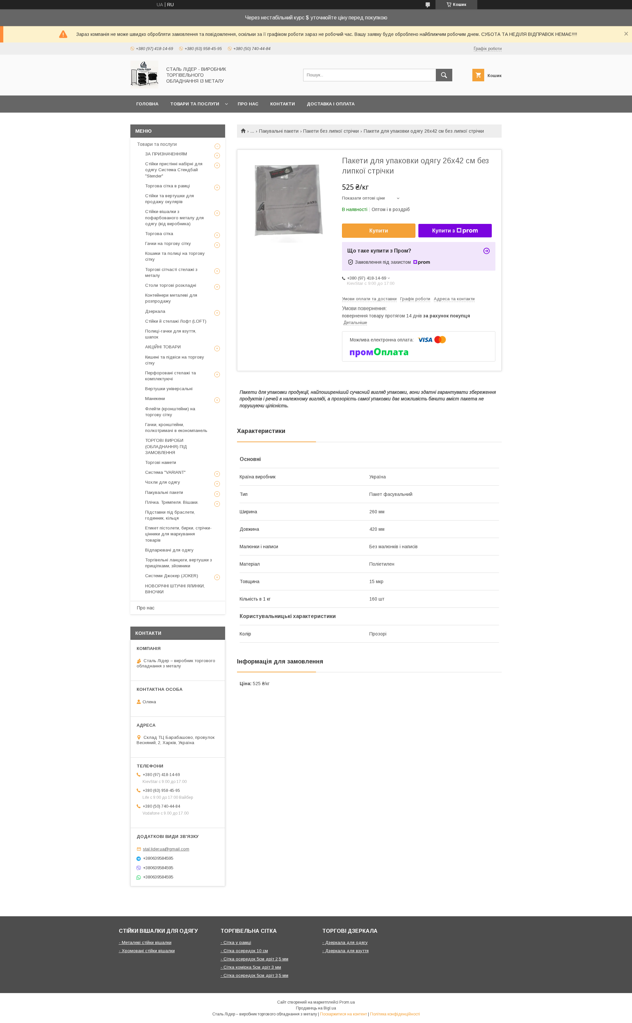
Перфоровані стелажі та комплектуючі (170, 375)
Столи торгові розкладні (170, 285)
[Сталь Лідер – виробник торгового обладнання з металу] (144, 87)
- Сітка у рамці (236, 942)
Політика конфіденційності (395, 1014)
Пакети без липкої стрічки (331, 131)
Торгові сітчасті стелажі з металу (171, 272)
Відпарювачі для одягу (169, 550)
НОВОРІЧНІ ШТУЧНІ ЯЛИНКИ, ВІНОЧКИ (175, 588)
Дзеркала (155, 311)
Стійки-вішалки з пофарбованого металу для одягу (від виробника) (174, 217)
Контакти (282, 103)
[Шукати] (444, 75)
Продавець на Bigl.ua (316, 1008)
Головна (147, 103)
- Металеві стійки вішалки (145, 942)
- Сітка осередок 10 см (244, 950)
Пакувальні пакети (279, 131)
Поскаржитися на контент (343, 1014)
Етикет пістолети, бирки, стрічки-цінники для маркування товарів (178, 533)
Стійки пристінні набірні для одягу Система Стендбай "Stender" (173, 169)
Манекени (155, 398)
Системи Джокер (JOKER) (171, 575)
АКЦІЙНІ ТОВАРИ (163, 346)
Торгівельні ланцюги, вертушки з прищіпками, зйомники (178, 562)
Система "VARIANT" (165, 472)
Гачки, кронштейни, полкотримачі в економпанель (176, 427)
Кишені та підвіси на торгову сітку (174, 360)
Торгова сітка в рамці (167, 185)
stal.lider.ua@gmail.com (166, 849)
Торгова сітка (159, 233)
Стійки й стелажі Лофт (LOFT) (175, 321)
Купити (378, 230)
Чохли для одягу (162, 482)
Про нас (248, 103)
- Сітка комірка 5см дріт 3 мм (251, 967)
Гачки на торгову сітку (168, 243)
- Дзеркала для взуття (345, 950)
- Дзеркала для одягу (345, 942)
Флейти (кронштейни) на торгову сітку (170, 411)
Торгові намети (160, 462)
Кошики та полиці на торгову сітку (175, 256)
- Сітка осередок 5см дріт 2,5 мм (254, 958)
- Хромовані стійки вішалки (147, 950)
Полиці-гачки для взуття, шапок (170, 334)
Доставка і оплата (331, 103)
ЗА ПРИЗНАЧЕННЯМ (166, 153)
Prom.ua (347, 1002)
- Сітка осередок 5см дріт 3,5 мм (254, 975)
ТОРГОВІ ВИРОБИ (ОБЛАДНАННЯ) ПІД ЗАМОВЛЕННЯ (166, 446)
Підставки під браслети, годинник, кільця (170, 515)
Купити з (443, 230)
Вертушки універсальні (169, 388)
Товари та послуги (194, 103)
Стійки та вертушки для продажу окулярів (169, 198)
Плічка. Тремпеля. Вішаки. (171, 502)
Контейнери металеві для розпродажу (171, 298)
